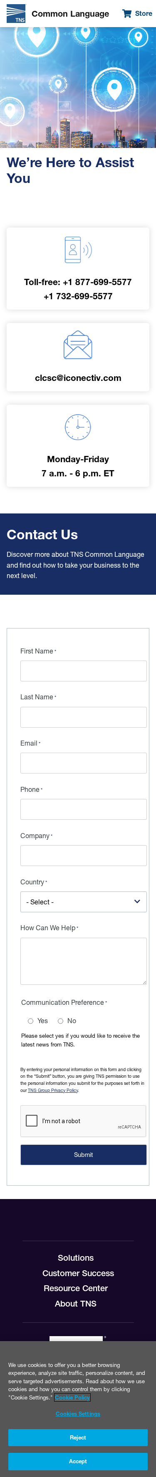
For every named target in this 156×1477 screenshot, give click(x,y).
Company (35, 835)
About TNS (76, 1304)
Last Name (36, 697)
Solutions (76, 1258)
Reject (78, 1437)
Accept (78, 1461)
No (71, 1020)
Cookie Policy (72, 1397)
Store (143, 13)
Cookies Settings (78, 1413)
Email (28, 743)
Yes (42, 1020)
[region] (78, 1409)
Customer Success (78, 1273)
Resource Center (76, 1288)
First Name (36, 651)
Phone (30, 789)
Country (32, 882)
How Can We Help (47, 928)
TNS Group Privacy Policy (53, 1090)
